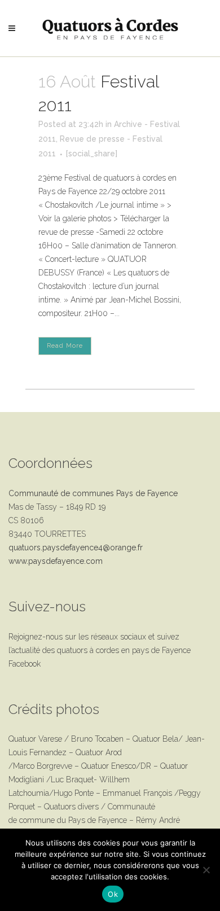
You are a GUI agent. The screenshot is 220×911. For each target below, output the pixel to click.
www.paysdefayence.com (55, 561)
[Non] (206, 869)
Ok (113, 894)
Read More (65, 345)
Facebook (24, 663)
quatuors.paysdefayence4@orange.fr (75, 547)
